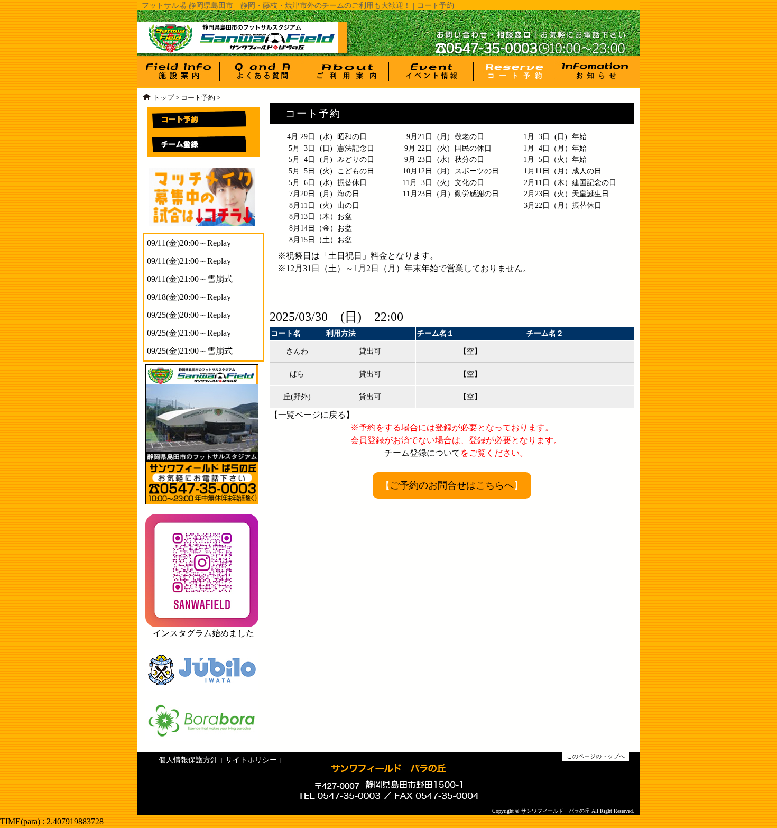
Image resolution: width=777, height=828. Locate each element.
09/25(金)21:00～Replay (189, 332)
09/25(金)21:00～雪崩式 (190, 350)
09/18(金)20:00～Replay (189, 296)
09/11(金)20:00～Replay (189, 242)
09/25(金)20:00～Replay (189, 314)
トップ (163, 98)
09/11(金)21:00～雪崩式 (190, 278)
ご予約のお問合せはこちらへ (452, 485)
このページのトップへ (596, 756)
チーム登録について (422, 452)
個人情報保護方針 (188, 760)
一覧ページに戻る (312, 414)
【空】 (470, 351)
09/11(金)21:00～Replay (189, 260)
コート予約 (198, 98)
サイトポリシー (251, 760)
